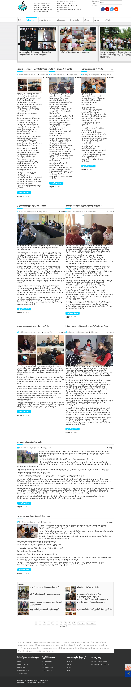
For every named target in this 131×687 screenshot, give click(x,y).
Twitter (69, 664)
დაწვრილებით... (24, 192)
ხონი (52, 651)
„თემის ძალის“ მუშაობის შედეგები (45, 587)
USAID (83, 642)
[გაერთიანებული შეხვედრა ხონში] (40, 229)
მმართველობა (47, 670)
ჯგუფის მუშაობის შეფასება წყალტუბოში (95, 609)
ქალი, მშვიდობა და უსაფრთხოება (88, 648)
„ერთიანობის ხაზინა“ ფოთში (29, 442)
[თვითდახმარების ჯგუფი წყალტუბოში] (29, 85)
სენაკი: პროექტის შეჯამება (60, 69)
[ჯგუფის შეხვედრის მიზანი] (93, 85)
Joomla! (43, 683)
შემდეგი (81, 623)
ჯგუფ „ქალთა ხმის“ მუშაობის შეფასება (33, 516)
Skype (68, 670)
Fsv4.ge (19, 661)
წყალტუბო (46, 651)
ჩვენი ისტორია (47, 661)
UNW (27, 196)
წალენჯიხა (37, 651)
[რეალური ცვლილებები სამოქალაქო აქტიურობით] (23, 604)
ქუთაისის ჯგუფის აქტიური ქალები (45, 609)
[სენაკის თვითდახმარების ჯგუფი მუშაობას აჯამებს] (89, 350)
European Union (49, 642)
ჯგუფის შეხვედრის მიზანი (92, 69)
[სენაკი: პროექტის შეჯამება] (61, 85)
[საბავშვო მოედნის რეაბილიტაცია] (23, 596)
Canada (35, 642)
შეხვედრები (44, 75)
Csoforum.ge (21, 667)
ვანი (80, 645)
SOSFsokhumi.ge (22, 673)
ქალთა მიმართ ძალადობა (63, 648)
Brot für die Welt (25, 642)
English (94, 3)
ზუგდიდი (86, 645)
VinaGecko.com (29, 683)
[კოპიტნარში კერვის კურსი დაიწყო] (37, 39)
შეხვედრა (21, 651)
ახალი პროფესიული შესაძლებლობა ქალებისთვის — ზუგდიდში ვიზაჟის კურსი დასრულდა (77, 54)
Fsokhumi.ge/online (23, 670)
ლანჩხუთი (103, 645)
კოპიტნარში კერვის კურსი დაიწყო (34, 52)
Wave (88, 642)
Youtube (69, 667)
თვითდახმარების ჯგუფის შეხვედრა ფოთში (84, 206)
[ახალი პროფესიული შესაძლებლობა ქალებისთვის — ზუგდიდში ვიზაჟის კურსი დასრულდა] (78, 39)
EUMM (41, 642)
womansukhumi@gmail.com (42, 3)
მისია (44, 664)
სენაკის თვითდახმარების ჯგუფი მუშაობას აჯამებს (87, 326)
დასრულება (91, 623)
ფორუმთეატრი (47, 648)
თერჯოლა (94, 645)
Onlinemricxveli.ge (22, 664)
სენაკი (29, 648)
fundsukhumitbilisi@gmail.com (66, 1)
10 (74, 623)
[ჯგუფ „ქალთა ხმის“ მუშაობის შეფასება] (27, 531)
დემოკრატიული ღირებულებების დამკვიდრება (59, 645)
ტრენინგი (36, 648)
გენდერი (102, 642)
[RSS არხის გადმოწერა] (112, 69)
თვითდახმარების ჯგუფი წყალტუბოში (33, 69)
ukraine (73, 642)
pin (69, 642)
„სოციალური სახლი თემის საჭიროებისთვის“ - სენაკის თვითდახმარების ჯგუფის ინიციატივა (92, 596)
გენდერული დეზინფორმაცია (29, 645)
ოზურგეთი (22, 648)
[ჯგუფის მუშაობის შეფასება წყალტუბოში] (71, 611)
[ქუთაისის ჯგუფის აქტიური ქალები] (23, 611)
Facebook (69, 661)
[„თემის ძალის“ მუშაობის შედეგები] (23, 589)
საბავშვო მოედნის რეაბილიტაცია (45, 594)
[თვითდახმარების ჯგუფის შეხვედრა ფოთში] (89, 229)
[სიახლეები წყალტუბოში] (71, 589)
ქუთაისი (105, 648)
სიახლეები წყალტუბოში (88, 587)
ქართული (95, 1)
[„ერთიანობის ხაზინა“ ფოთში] (27, 457)
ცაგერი (29, 651)
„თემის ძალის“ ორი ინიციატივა (91, 602)
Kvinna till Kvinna (61, 642)
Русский (94, 5)
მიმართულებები (47, 667)
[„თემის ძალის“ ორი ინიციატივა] (71, 604)
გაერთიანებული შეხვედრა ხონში (31, 206)
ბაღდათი (94, 642)
